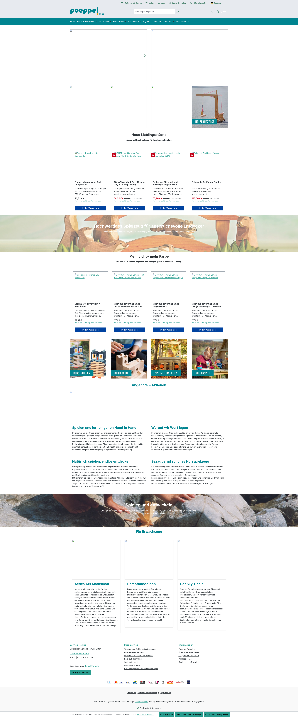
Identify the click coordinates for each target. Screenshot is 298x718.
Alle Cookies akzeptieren (216, 715)
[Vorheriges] (71, 55)
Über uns (131, 692)
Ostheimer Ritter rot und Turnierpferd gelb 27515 (165, 183)
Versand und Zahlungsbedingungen (140, 649)
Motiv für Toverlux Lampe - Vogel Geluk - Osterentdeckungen (167, 305)
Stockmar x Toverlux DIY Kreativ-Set (87, 305)
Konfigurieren (166, 715)
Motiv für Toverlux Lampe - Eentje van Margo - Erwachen (207, 305)
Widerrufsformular (132, 665)
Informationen (185, 645)
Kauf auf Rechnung (133, 659)
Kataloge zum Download (189, 662)
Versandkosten (141, 701)
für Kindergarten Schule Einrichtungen (141, 668)
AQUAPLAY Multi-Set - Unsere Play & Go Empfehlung (129, 183)
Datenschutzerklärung (148, 692)
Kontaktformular (92, 666)
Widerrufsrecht (131, 662)
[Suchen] (177, 11)
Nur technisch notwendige (189, 715)
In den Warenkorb (90, 208)
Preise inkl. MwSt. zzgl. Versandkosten (88, 201)
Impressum (166, 692)
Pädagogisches (185, 659)
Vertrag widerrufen (80, 672)
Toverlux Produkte (186, 649)
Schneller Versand (157, 3)
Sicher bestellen (179, 3)
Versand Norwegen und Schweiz (138, 655)
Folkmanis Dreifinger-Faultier (207, 182)
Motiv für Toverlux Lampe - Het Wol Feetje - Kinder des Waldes (128, 305)
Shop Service (131, 645)
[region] (108, 55)
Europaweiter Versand (134, 652)
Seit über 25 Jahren (133, 3)
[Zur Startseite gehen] (87, 11)
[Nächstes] (145, 55)
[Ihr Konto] (212, 11)
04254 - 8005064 (79, 653)
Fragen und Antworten (188, 655)
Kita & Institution (201, 3)
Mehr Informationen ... (145, 715)
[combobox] (154, 11)
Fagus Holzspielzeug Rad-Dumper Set (88, 183)
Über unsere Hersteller (188, 652)
